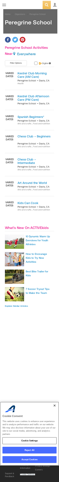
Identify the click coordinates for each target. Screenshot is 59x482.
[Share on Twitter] (15, 40)
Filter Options (16, 63)
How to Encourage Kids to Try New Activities (36, 258)
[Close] (54, 405)
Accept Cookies (29, 459)
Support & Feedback (9, 475)
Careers (39, 470)
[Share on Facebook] (8, 40)
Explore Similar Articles (16, 306)
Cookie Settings (29, 440)
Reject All (29, 450)
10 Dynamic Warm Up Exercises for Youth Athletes (38, 240)
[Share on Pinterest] (22, 40)
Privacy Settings (42, 466)
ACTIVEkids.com (19, 5)
